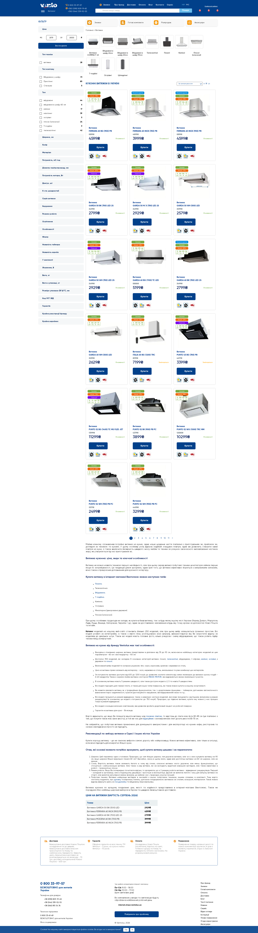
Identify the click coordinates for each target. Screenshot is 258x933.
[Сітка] (213, 84)
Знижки (204, 886)
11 (168, 538)
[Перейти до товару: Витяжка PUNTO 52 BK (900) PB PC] (150, 407)
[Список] (216, 84)
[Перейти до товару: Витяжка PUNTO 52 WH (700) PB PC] (106, 481)
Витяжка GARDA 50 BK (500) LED (103, 808)
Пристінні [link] (48, 81)
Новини (204, 905)
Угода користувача (209, 921)
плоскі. (109, 661)
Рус (187, 5)
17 (206, 84)
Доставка (205, 896)
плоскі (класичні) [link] (52, 122)
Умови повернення (209, 918)
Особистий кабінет (211, 6)
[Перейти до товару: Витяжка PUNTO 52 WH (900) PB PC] (150, 481)
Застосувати (61, 46)
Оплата (204, 893)
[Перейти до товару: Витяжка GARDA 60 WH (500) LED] (106, 332)
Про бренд (205, 883)
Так (126, 930)
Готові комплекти (208, 889)
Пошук (185, 10)
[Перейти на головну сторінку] (48, 8)
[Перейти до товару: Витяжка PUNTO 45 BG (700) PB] (194, 332)
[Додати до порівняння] (118, 147)
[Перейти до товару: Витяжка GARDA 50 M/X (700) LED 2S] (150, 183)
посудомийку (120, 782)
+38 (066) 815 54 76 (52, 906)
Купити (100, 147)
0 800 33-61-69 (46, 915)
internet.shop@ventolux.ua (129, 905)
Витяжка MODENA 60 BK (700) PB (103, 819)
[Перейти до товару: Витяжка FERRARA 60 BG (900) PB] (106, 108)
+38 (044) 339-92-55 (53, 902)
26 (209, 84)
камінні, (204, 659)
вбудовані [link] (48, 100)
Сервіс (204, 908)
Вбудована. (100, 593)
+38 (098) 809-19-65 (53, 899)
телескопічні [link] (50, 130)
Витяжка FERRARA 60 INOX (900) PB (104, 811)
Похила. (98, 584)
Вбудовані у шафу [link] (52, 77)
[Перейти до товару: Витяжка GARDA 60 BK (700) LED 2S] (194, 258)
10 (165, 538)
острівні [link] (47, 117)
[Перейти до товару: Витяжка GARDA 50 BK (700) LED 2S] (106, 183)
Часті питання (207, 902)
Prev (92, 108)
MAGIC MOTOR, (155, 677)
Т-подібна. (99, 597)
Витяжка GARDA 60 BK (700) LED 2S (104, 815)
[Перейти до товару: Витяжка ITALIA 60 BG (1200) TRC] (150, 332)
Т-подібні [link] (48, 126)
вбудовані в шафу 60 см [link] (55, 105)
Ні (132, 930)
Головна (90, 30)
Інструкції (205, 915)
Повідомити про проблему (137, 914)
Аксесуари (205, 924)
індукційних (148, 719)
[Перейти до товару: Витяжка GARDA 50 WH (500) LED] (194, 183)
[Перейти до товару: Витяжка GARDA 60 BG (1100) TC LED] (150, 258)
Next (121, 108)
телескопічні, (172, 659)
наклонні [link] (48, 113)
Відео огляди (206, 912)
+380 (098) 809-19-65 (77, 9)
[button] (47, 11)
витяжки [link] (47, 62)
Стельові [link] (48, 86)
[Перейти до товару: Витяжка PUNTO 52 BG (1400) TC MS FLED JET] (106, 407)
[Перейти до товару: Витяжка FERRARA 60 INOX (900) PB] (194, 108)
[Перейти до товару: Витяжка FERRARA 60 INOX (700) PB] (150, 108)
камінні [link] (47, 109)
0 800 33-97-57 (75, 5)
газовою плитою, (154, 716)
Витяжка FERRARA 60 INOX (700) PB (104, 823)
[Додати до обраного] (123, 147)
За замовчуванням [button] (185, 84)
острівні (212, 659)
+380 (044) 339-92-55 (77, 11)
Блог (203, 899)
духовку (117, 780)
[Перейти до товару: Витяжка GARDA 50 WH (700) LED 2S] (106, 258)
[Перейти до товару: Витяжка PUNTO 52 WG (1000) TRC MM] (194, 407)
